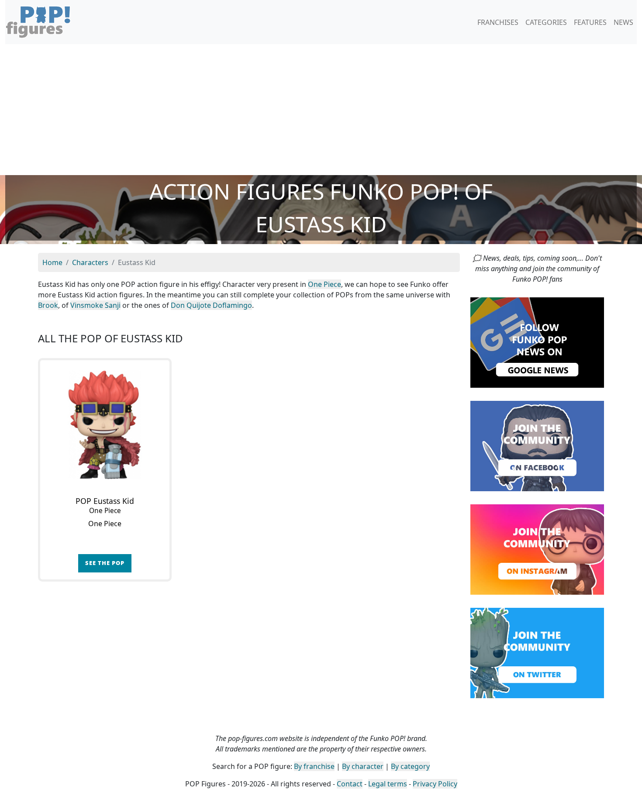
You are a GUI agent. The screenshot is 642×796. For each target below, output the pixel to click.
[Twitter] (537, 652)
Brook (48, 305)
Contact (349, 784)
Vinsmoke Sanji (95, 305)
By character (362, 766)
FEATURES (590, 22)
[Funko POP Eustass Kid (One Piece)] (104, 424)
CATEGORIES (546, 22)
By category (410, 766)
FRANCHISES (497, 22)
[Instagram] (537, 549)
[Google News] (537, 342)
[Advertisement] (321, 109)
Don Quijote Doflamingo (211, 305)
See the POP (104, 563)
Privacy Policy (435, 784)
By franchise (314, 766)
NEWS (623, 22)
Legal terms (387, 784)
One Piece (324, 284)
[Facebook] (537, 445)
